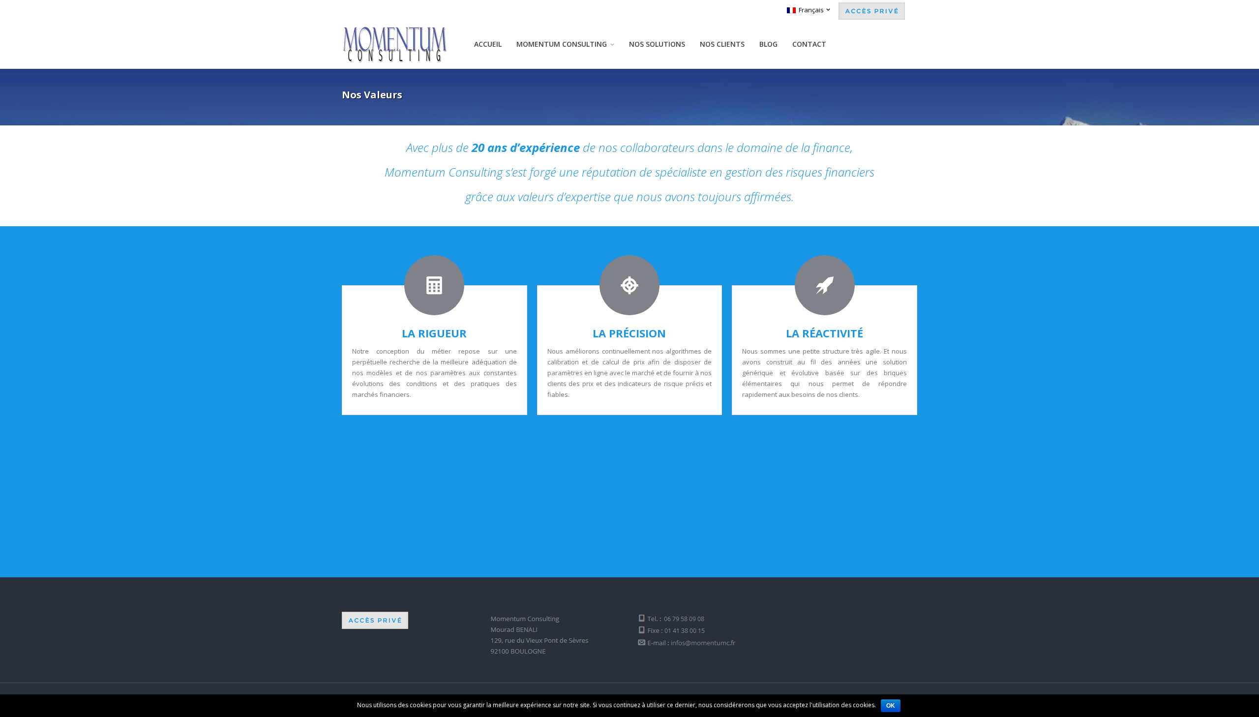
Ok (890, 705)
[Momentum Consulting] (395, 44)
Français (810, 9)
